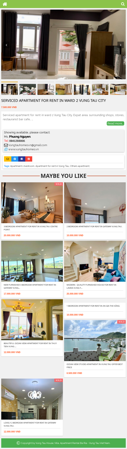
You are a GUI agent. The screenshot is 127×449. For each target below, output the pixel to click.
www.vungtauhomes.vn (23, 149)
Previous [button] (6, 45)
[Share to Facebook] (21, 159)
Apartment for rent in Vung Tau (52, 166)
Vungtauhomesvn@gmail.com (27, 145)
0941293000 (17, 140)
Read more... (115, 123)
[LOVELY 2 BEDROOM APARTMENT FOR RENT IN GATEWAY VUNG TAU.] (32, 398)
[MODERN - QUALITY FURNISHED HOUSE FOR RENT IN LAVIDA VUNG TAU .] (95, 261)
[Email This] (7, 159)
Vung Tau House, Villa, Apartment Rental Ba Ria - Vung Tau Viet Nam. (73, 443)
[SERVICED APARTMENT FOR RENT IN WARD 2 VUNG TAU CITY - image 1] (63, 44)
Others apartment (79, 166)
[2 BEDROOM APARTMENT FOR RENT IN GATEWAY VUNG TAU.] (95, 202)
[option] (63, 44)
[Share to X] (14, 159)
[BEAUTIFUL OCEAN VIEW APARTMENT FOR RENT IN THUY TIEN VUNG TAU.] (32, 319)
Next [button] (120, 45)
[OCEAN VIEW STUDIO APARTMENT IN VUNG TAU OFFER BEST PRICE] (95, 340)
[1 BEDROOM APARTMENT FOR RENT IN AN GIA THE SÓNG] (95, 300)
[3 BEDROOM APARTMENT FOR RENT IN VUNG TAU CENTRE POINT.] (32, 202)
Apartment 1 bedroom (22, 166)
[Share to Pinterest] (28, 159)
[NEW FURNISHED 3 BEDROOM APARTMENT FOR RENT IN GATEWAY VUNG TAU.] (32, 261)
